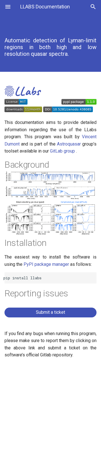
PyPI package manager (47, 264)
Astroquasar (69, 144)
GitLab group (63, 151)
